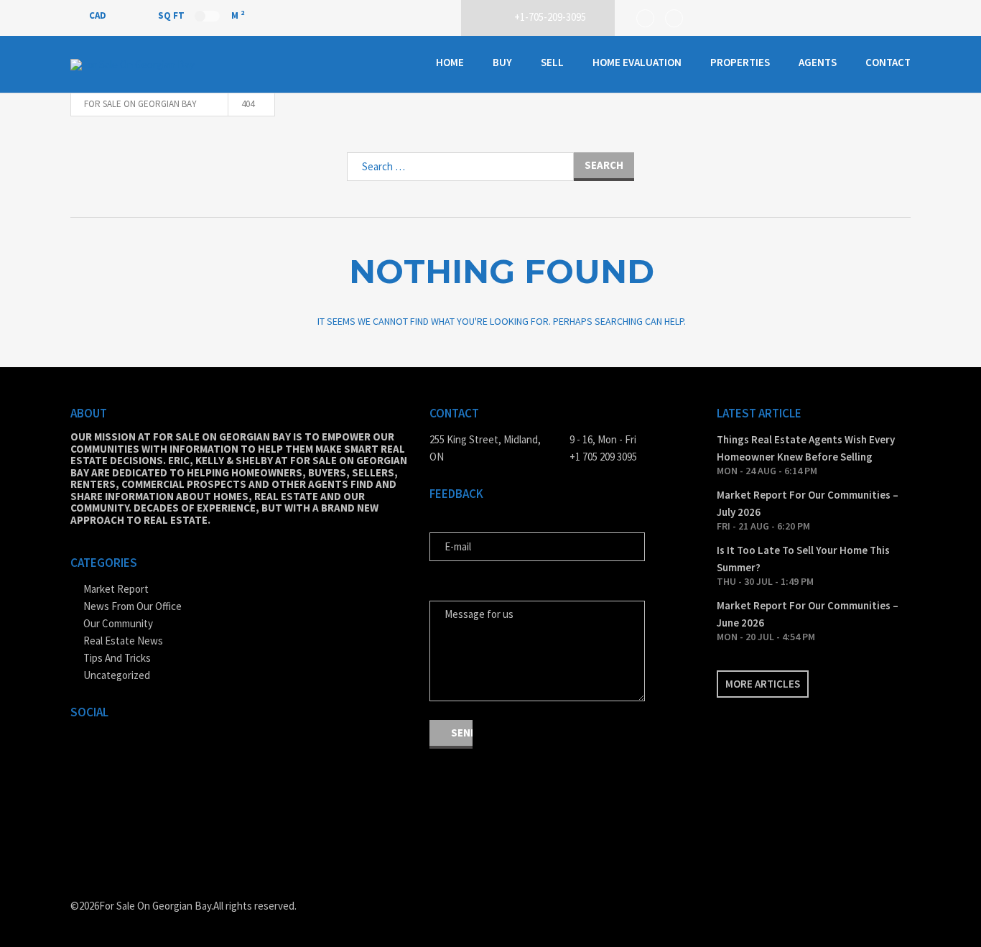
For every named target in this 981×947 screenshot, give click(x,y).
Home (450, 62)
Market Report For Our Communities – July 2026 (807, 503)
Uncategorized (116, 675)
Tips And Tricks (117, 658)
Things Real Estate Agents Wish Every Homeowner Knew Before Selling (806, 448)
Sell (552, 62)
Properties (740, 62)
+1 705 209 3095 (603, 456)
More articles (762, 683)
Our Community (118, 623)
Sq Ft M (201, 15)
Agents (818, 62)
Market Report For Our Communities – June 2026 (807, 614)
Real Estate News (123, 640)
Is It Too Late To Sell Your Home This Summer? (803, 558)
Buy (502, 62)
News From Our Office (132, 606)
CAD (98, 15)
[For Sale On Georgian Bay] (142, 64)
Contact (888, 62)
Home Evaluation (637, 62)
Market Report (116, 589)
